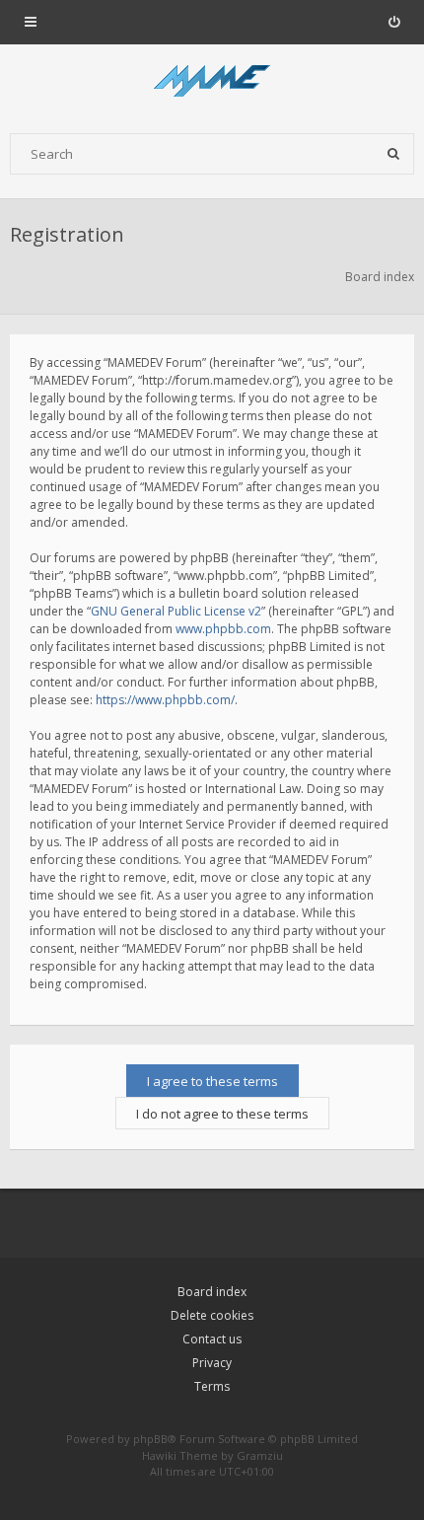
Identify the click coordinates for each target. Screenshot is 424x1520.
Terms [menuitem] (212, 1386)
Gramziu (260, 1455)
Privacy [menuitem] (212, 1362)
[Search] (393, 154)
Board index (212, 1291)
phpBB (150, 1438)
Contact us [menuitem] (212, 1339)
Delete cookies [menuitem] (212, 1315)
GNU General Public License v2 (176, 611)
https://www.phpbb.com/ (165, 699)
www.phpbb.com (223, 628)
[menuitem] (394, 21)
